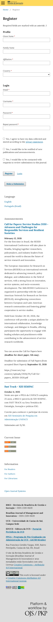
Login (19, 173)
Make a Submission (15, 184)
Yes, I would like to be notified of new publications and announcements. (22, 151)
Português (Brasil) (12, 206)
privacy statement (34, 142)
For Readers (9, 469)
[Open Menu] (3, 3)
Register (9, 173)
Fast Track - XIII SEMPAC (19, 386)
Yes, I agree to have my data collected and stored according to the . (24, 140)
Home (5, 9)
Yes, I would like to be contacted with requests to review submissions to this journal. (25, 161)
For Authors (9, 474)
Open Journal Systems (15, 491)
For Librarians (10, 478)
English (7, 201)
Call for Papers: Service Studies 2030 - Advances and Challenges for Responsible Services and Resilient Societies (26, 229)
